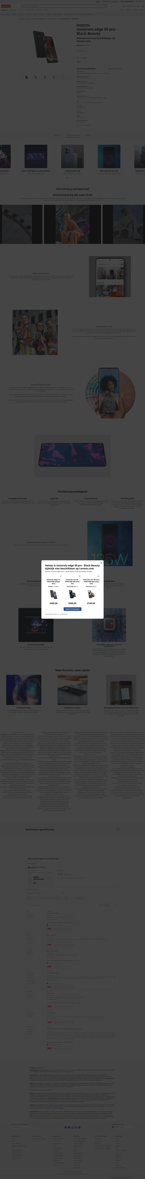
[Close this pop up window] (101, 562)
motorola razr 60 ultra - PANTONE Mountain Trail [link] (91, 582)
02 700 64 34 (63, 614)
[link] (53, 594)
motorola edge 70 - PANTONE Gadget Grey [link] (53, 582)
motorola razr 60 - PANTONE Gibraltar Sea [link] (72, 582)
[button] (61, 576)
